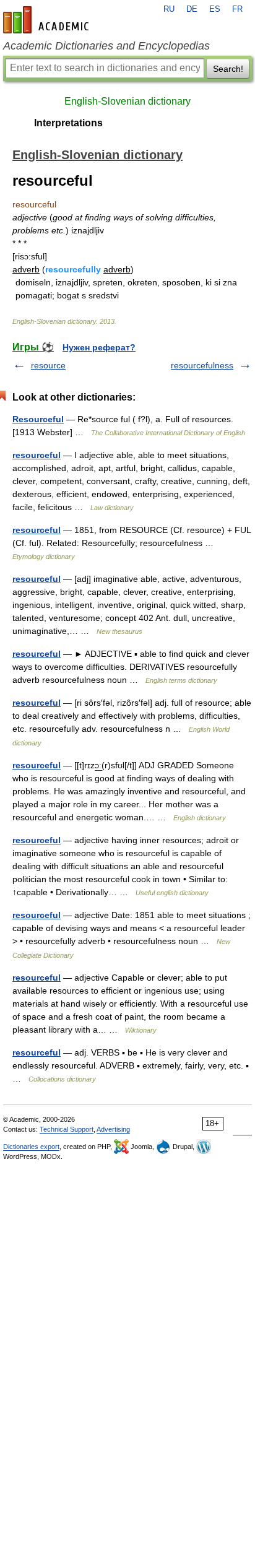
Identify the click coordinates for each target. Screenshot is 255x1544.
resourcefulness (202, 365)
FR (237, 9)
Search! (228, 69)
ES (214, 9)
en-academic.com (47, 19)
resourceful (36, 455)
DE (191, 9)
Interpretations (68, 123)
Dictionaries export (31, 1146)
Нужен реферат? (99, 347)
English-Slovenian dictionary (127, 101)
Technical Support (66, 1129)
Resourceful (38, 419)
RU (169, 9)
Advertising (113, 1129)
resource (48, 365)
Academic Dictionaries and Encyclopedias (106, 46)
